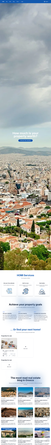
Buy (6, 1)
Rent (10, 1)
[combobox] (46, 1)
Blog (14, 1)
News (14, 398)
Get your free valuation (25, 140)
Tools (17, 1)
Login (22, 1)
